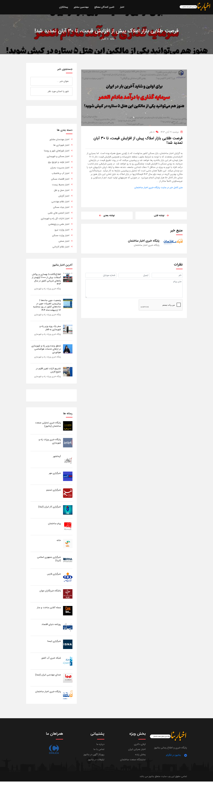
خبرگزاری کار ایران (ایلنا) (49, 507)
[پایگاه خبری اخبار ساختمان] (67, 694)
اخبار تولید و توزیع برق (58, 162)
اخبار (103, 39)
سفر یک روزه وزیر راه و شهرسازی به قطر (50, 327)
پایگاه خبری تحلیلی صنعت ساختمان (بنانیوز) (48, 424)
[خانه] (67, 543)
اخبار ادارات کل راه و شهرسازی (55, 218)
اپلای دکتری (140, 744)
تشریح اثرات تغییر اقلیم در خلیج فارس (48, 370)
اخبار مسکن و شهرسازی (58, 156)
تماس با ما (98, 749)
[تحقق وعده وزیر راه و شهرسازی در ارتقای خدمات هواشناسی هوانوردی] (67, 349)
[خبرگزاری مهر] (67, 476)
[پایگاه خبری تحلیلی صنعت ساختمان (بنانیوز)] (67, 426)
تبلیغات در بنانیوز (96, 760)
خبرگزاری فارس (54, 574)
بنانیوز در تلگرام (173, 755)
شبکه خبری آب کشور (51, 658)
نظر (152, 132)
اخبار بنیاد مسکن (61, 207)
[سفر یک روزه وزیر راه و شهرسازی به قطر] (67, 329)
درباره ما (100, 744)
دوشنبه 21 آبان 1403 (170, 132)
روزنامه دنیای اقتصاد (51, 624)
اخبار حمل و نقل (61, 190)
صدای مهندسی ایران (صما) (48, 675)
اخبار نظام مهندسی (60, 201)
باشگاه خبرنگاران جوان (50, 591)
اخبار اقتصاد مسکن (60, 179)
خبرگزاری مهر (55, 473)
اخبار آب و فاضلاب (60, 173)
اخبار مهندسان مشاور (59, 139)
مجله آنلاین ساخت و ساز (49, 607)
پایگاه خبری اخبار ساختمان (48, 691)
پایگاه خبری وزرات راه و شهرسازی (47, 288)
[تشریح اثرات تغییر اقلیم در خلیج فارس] (67, 371)
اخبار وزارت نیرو (62, 230)
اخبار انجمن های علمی (58, 213)
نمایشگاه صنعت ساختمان (133, 760)
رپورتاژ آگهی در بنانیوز (94, 754)
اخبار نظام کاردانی (60, 247)
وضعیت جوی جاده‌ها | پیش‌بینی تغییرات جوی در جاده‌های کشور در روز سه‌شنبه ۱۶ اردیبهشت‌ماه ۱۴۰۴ (47, 305)
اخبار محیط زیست (60, 184)
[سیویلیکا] (54, 749)
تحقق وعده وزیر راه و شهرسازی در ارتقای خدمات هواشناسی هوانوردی (46, 349)
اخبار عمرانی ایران (137, 749)
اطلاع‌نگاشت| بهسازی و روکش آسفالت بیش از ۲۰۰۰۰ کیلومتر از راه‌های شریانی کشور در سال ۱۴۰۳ (46, 279)
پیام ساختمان (54, 523)
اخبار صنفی (64, 241)
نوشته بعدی (109, 215)
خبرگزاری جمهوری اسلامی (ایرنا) (49, 558)
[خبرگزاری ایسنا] (67, 644)
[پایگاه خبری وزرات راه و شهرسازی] (67, 442)
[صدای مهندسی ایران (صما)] (67, 678)
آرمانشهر (57, 456)
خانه (112, 39)
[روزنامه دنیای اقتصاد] (67, 627)
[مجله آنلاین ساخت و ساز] (67, 610)
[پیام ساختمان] (67, 526)
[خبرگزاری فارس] (67, 577)
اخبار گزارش (63, 196)
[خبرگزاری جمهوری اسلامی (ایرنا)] (67, 560)
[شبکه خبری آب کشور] (67, 661)
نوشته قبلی (159, 215)
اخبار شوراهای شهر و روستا (56, 151)
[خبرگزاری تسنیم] (67, 493)
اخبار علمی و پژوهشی (58, 224)
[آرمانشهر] (67, 459)
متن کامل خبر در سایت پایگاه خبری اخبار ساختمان (158, 187)
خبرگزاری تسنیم (53, 490)
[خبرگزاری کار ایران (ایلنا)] (67, 510)
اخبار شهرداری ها (61, 145)
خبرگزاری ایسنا (54, 641)
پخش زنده (140, 754)
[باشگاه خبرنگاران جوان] (67, 594)
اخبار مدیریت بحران (59, 167)
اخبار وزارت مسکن (60, 235)
